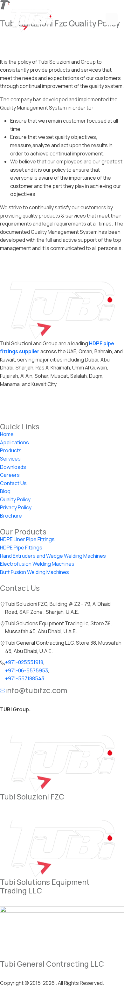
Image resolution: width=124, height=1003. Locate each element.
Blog (5, 491)
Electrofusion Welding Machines (37, 563)
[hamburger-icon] (112, 19)
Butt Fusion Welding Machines (34, 572)
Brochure (11, 515)
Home (7, 434)
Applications (14, 442)
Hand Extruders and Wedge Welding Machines (53, 555)
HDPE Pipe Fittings (21, 547)
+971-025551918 (24, 662)
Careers (10, 474)
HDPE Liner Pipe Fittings (27, 539)
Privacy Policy (15, 507)
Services (10, 458)
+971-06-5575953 (26, 670)
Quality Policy (15, 499)
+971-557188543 (24, 678)
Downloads (13, 466)
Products (11, 450)
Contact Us (13, 483)
